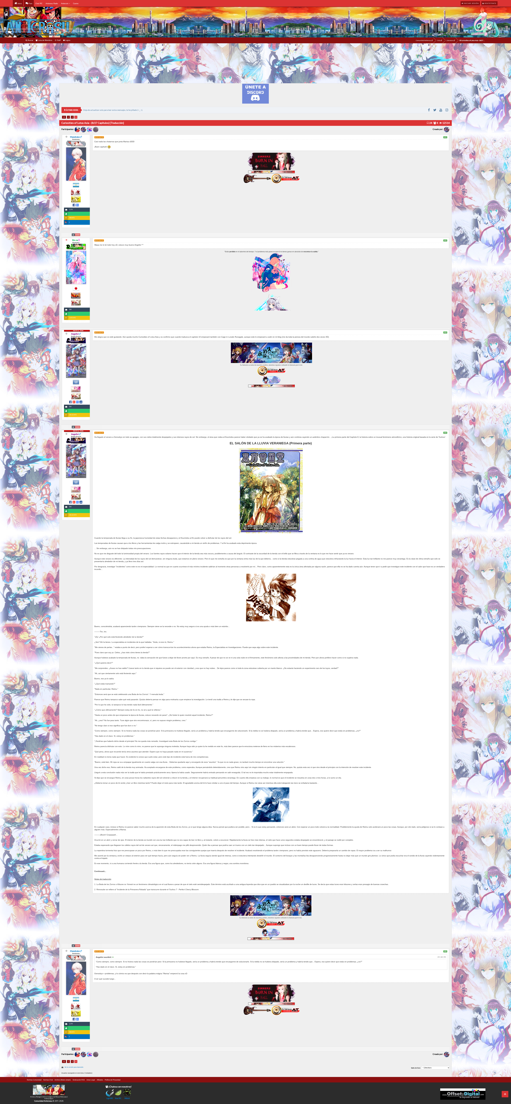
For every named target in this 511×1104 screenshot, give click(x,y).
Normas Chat (48, 1080)
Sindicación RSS (79, 1080)
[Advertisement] (255, 63)
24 (430, 122)
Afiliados (100, 1080)
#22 (445, 240)
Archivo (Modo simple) (63, 1080)
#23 (445, 332)
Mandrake (75, 137)
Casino (75, 4)
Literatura (450, 40)
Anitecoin (65, 4)
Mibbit (127, 1098)
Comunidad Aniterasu (424, 40)
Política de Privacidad (112, 1080)
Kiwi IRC (118, 1098)
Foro (30, 4)
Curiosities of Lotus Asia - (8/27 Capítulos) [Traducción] (473, 40)
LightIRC (109, 1098)
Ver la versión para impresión (74, 1067)
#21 (445, 137)
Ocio (439, 40)
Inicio (19, 4)
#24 (445, 433)
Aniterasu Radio (52, 4)
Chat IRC (38, 4)
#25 (445, 951)
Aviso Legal (90, 1080)
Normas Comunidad (34, 1080)
